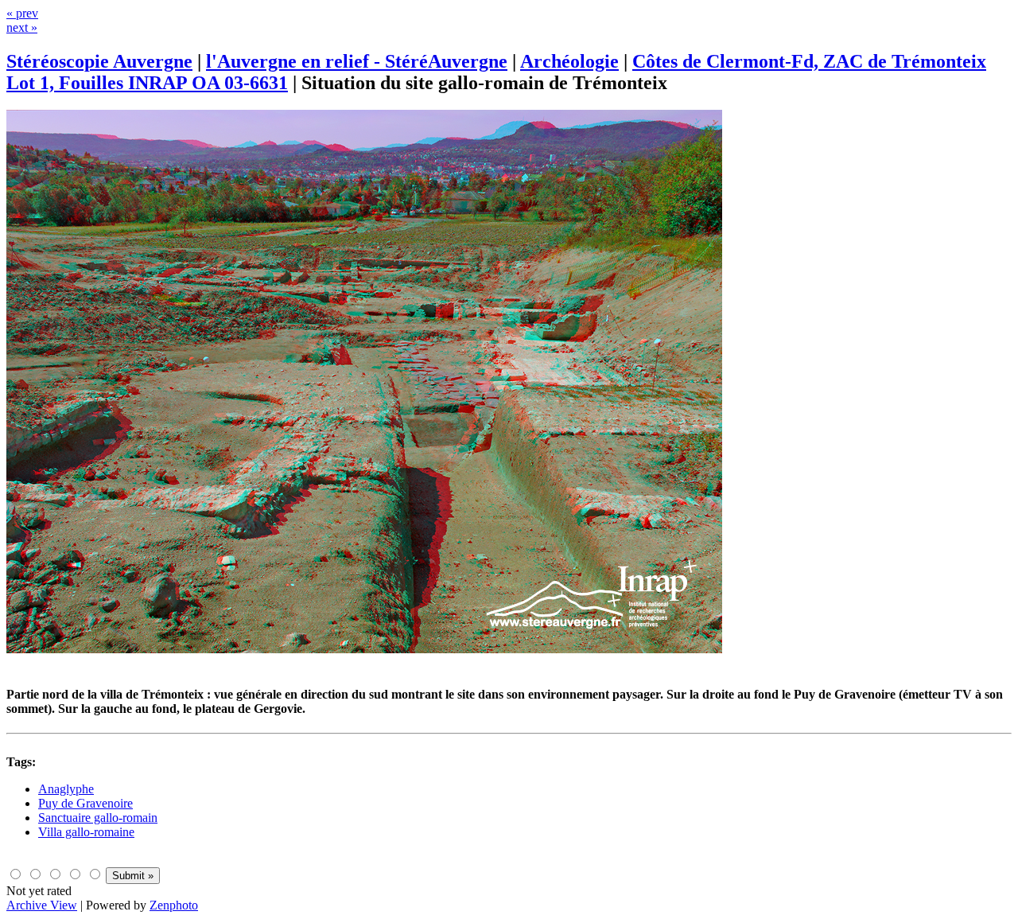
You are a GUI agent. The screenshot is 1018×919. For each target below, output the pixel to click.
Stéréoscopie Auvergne (99, 61)
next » (21, 27)
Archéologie (569, 61)
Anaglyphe (66, 789)
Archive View (41, 905)
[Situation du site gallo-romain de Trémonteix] (364, 649)
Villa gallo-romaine (86, 832)
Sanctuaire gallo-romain (97, 817)
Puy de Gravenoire (85, 803)
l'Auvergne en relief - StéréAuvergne (356, 61)
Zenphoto (174, 905)
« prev (22, 13)
